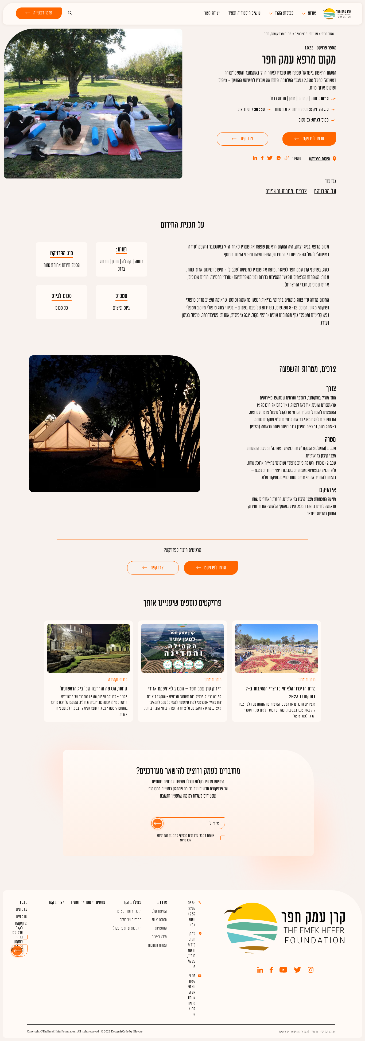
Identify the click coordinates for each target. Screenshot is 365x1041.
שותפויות (161, 928)
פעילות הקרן (284, 13)
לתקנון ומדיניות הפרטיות (174, 837)
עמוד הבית (328, 34)
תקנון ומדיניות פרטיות (322, 1031)
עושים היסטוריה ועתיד (244, 13)
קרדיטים (284, 1031)
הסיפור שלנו (159, 911)
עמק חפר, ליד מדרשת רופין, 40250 (191, 950)
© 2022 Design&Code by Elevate (121, 1031)
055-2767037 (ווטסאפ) (192, 913)
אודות (312, 13)
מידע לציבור (159, 936)
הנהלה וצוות (159, 919)
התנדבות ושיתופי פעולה (126, 928)
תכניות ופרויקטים (306, 34)
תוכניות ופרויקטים (129, 911)
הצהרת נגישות (299, 1031)
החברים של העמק (130, 919)
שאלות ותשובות (157, 945)
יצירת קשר (212, 13)
